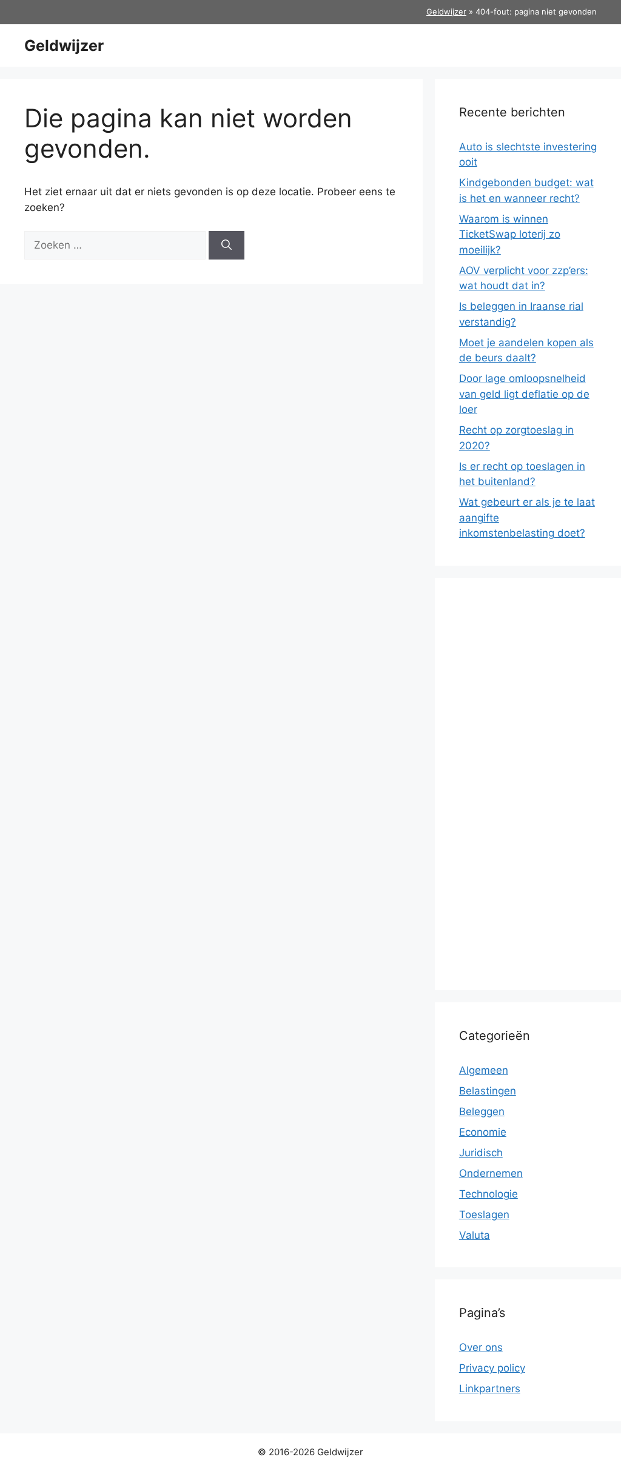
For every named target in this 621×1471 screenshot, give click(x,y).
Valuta (474, 1235)
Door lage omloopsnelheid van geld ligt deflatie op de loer (524, 393)
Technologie (488, 1194)
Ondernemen (491, 1173)
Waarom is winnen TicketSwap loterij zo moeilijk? (509, 234)
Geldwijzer (446, 11)
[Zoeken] (226, 245)
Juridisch (481, 1153)
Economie (482, 1132)
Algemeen (483, 1070)
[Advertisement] (528, 784)
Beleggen (482, 1111)
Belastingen (487, 1091)
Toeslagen (484, 1214)
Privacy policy (492, 1368)
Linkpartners (489, 1388)
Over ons (481, 1347)
